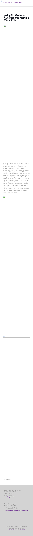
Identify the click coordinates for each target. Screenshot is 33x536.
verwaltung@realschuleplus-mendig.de (16, 510)
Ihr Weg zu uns (9, 497)
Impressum (12, 529)
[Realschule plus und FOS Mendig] (11, 2)
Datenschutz (21, 529)
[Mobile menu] (30, 2)
